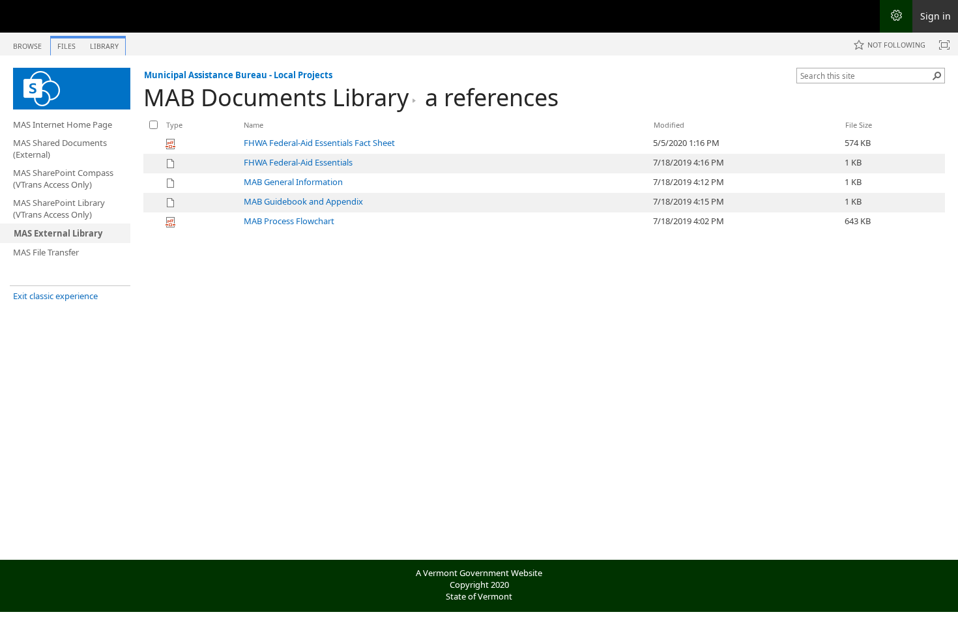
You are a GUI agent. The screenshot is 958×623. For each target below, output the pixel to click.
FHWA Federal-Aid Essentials (298, 162)
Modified (669, 125)
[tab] (27, 43)
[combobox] (865, 75)
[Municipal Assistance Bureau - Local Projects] (71, 88)
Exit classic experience (55, 296)
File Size (858, 125)
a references (492, 97)
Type (174, 125)
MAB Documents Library (276, 97)
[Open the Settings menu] (896, 16)
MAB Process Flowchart (289, 221)
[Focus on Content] (944, 45)
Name (253, 125)
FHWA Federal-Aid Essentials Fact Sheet (319, 143)
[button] (937, 75)
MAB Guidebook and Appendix (303, 201)
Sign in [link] (935, 16)
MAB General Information (293, 182)
